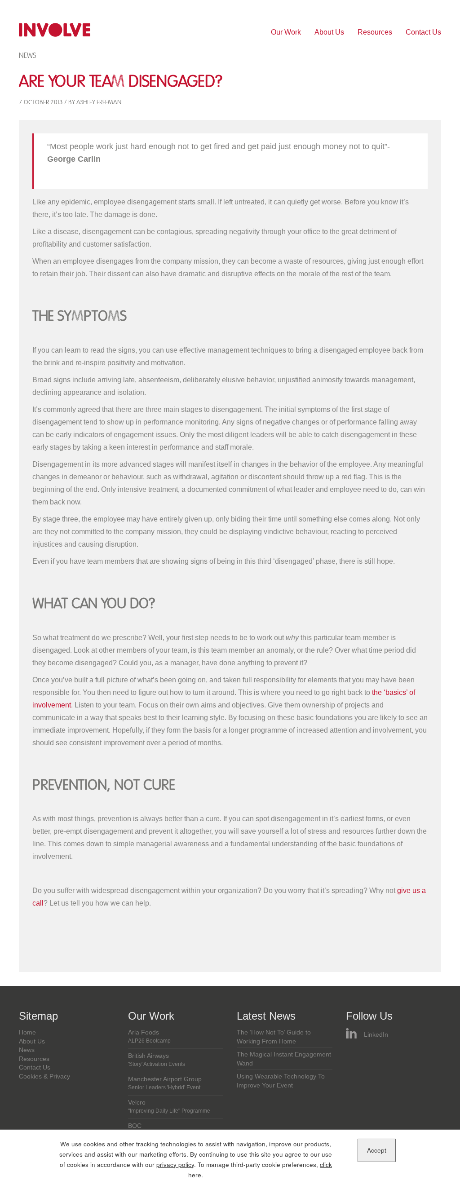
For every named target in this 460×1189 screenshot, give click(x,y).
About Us (329, 32)
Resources (375, 32)
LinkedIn (376, 1034)
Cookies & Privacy (44, 1076)
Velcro (169, 1106)
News (27, 55)
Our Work (286, 32)
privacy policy (175, 1164)
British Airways (156, 1059)
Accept (376, 1150)
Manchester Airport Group (165, 1083)
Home (27, 1032)
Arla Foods (149, 1036)
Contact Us (423, 32)
